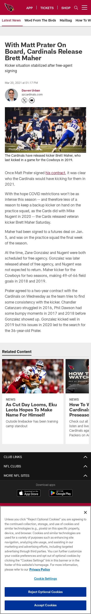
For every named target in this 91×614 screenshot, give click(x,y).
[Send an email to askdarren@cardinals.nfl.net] (32, 100)
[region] (45, 560)
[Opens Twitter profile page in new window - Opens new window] (24, 100)
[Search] (76, 7)
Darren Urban (31, 90)
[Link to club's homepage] (9, 5)
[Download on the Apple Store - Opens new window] (29, 494)
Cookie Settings (45, 578)
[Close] (85, 512)
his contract (55, 172)
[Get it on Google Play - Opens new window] (61, 495)
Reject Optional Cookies (45, 592)
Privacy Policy (39, 569)
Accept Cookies (45, 605)
